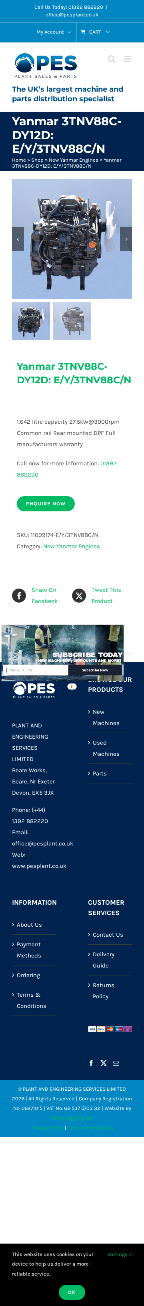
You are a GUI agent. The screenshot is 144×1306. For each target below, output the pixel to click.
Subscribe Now (95, 670)
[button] (87, 655)
